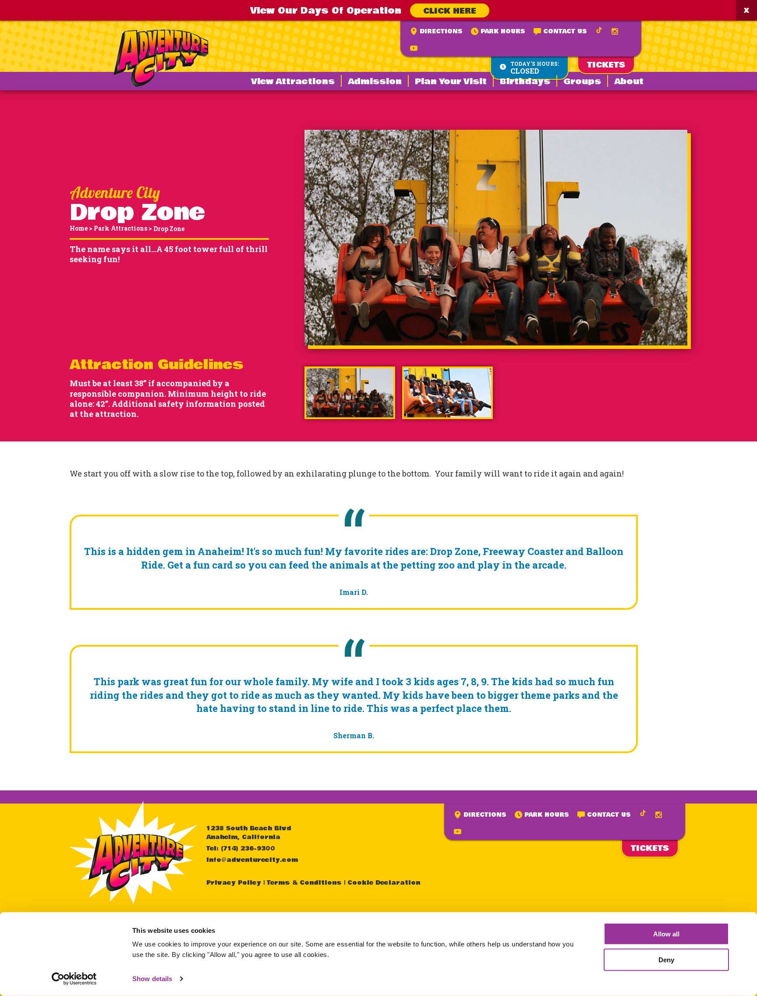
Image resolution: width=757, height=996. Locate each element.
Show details (152, 978)
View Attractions (293, 81)
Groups (582, 81)
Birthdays (525, 81)
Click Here (449, 11)
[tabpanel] (350, 393)
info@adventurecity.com (252, 860)
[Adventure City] (161, 58)
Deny (666, 960)
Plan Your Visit (451, 81)
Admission (375, 81)
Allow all (666, 934)
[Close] (746, 10)
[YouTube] (414, 48)
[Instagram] (615, 31)
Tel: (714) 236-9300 (240, 848)
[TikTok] (599, 30)
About (629, 81)
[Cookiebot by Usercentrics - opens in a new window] (74, 978)
